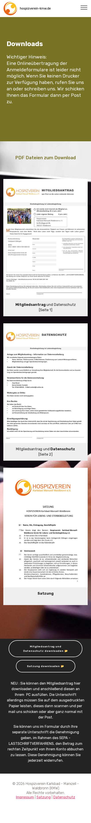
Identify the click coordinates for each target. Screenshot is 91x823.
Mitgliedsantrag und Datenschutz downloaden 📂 (45, 648)
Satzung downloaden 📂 (45, 666)
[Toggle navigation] (84, 7)
